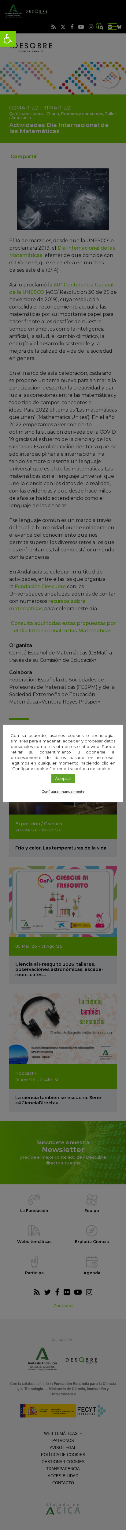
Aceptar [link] (63, 778)
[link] (8, 39)
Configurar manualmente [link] (63, 791)
